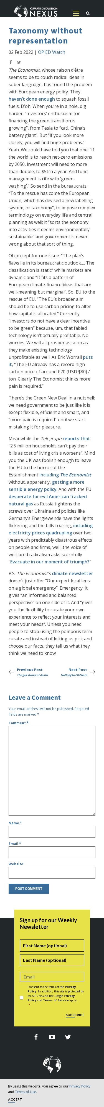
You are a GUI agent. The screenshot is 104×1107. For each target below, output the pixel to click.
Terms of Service (56, 1000)
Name (15, 823)
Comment (19, 723)
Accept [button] (15, 1099)
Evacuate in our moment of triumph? (50, 562)
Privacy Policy (79, 1086)
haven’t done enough (32, 99)
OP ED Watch (51, 52)
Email (15, 843)
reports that (76, 438)
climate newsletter (72, 573)
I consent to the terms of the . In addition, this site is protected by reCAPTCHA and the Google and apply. (55, 996)
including (65, 475)
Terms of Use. (26, 1091)
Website (16, 864)
